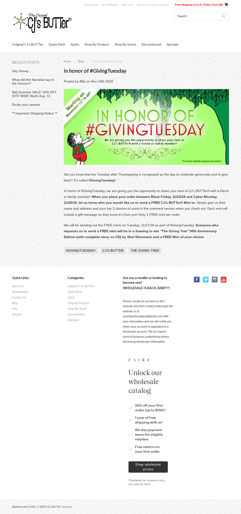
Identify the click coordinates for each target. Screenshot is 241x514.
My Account (91, 4)
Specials (173, 44)
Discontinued (151, 44)
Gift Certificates (110, 4)
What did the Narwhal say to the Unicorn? (33, 81)
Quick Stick (56, 44)
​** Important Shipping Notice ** (34, 113)
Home (67, 61)
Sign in (140, 4)
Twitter (206, 280)
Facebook (197, 280)
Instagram (215, 280)
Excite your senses (26, 104)
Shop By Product (96, 44)
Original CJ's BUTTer (27, 44)
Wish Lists (127, 4)
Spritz (75, 44)
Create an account (158, 4)
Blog (81, 61)
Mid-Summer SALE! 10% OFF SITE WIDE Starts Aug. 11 (34, 94)
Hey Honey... (21, 71)
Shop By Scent (125, 44)
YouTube (224, 280)
